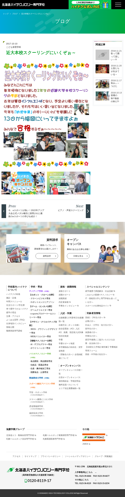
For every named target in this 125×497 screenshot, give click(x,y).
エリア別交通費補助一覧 (69, 388)
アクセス (16, 456)
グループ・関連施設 (103, 456)
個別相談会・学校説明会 (69, 381)
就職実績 (63, 298)
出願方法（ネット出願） (69, 325)
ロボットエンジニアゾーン (42, 302)
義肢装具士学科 (37, 414)
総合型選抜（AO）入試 (69, 329)
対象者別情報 (93, 313)
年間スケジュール (14, 301)
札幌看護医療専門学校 (53, 439)
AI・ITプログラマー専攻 (41, 344)
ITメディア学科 (39, 291)
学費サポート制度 (67, 343)
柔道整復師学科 (37, 407)
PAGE (117, 490)
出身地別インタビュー (16, 323)
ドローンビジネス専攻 (40, 298)
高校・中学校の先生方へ (96, 354)
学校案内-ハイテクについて (17, 288)
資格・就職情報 (68, 286)
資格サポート (65, 291)
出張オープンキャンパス (69, 377)
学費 (61, 340)
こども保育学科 (13, 47)
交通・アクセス (13, 316)
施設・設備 (11, 298)
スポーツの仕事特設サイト (97, 306)
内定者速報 (64, 302)
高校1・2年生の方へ (94, 317)
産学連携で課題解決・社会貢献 (99, 291)
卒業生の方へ (91, 336)
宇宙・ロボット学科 (38, 393)
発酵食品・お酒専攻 (39, 372)
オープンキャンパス (70, 365)
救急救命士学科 (39, 378)
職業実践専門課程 (14, 331)
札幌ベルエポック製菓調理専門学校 (59, 435)
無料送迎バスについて (69, 385)
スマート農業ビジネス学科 (41, 400)
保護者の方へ (91, 332)
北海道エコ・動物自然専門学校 (20, 435)
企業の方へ (90, 321)
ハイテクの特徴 (13, 294)
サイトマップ (30, 456)
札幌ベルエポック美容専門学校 (20, 439)
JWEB (85, 444)
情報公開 (10, 327)
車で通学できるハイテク (17, 309)
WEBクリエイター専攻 (40, 336)
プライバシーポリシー (51, 456)
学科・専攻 (36, 286)
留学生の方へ (91, 329)
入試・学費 (66, 313)
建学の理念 (11, 312)
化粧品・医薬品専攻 (39, 365)
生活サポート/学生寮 (15, 305)
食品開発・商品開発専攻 (41, 361)
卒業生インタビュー (68, 306)
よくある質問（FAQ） (16, 320)
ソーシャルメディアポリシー (78, 456)
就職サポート (65, 295)
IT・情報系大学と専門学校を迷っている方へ (101, 300)
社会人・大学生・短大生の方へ (99, 325)
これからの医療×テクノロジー (98, 295)
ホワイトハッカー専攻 (40, 348)
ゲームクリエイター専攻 (41, 310)
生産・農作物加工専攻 (40, 368)
